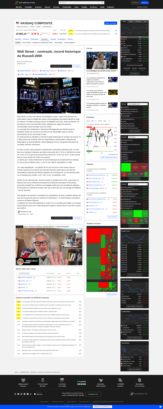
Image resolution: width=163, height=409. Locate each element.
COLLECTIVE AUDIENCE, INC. (96, 209)
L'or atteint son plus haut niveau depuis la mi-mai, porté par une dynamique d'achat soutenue (46, 318)
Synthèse (18, 39)
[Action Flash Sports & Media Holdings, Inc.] (108, 199)
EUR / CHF (124, 249)
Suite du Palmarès (134, 178)
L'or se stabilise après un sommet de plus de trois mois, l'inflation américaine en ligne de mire (46, 314)
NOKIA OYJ (126, 107)
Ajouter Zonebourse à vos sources (62, 66)
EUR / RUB (124, 251)
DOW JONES (126, 50)
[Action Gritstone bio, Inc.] (101, 203)
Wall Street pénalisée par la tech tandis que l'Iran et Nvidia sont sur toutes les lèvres (43, 336)
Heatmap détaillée (112, 294)
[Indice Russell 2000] (55, 71)
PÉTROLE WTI (125, 296)
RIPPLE (125, 334)
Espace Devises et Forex (134, 275)
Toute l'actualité (26, 42)
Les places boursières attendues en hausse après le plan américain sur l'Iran (41, 308)
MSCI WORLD (126, 61)
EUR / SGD (124, 269)
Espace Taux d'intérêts (134, 369)
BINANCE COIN (127, 332)
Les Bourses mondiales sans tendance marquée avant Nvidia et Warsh (40, 333)
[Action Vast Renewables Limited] (106, 188)
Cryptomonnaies (125, 311)
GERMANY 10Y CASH (129, 361)
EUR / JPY (124, 271)
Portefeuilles (66, 7)
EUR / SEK (124, 254)
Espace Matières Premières (135, 306)
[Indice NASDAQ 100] (72, 71)
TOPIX (124, 56)
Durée (88, 121)
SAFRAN (125, 149)
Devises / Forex (125, 231)
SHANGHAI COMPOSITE (129, 54)
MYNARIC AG (91, 205)
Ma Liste (123, 104)
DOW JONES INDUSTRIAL (27, 291)
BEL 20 (125, 39)
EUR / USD (124, 245)
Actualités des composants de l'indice (42, 42)
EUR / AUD (124, 262)
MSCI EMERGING (127, 59)
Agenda (47, 7)
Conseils (56, 7)
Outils (102, 7)
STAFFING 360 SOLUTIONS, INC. (97, 175)
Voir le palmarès (112, 216)
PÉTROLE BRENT (126, 298)
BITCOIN (125, 325)
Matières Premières (126, 280)
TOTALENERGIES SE (128, 119)
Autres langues (58, 42)
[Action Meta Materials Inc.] (102, 182)
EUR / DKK (124, 258)
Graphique (90, 117)
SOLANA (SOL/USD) (128, 330)
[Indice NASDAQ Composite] (37, 71)
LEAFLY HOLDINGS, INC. (94, 178)
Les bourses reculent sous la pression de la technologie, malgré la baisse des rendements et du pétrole (48, 321)
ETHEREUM (126, 327)
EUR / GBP (124, 247)
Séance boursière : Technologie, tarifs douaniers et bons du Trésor (39, 330)
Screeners (93, 7)
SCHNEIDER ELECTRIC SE (130, 109)
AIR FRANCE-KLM (128, 140)
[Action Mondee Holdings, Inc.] (104, 185)
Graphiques (35, 39)
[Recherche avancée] (102, 2)
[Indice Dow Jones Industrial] (54, 74)
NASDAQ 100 (23, 284)
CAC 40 (125, 37)
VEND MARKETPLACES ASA (130, 194)
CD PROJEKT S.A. (127, 208)
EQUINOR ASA (127, 199)
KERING (125, 154)
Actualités (28, 7)
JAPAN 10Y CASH (127, 363)
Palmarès (110, 7)
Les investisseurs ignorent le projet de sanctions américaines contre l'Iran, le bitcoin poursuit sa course (93, 30)
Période (100, 121)
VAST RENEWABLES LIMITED (96, 188)
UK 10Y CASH (126, 366)
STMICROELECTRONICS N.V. (131, 111)
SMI (124, 41)
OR (122, 294)
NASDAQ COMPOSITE (26, 277)
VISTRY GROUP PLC (128, 187)
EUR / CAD (124, 260)
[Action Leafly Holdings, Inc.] (103, 179)
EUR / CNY (124, 264)
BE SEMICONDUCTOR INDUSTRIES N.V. (132, 204)
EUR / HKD (124, 267)
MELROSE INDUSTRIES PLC (130, 189)
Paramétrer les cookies (58, 401)
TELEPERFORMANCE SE (129, 161)
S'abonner (145, 2)
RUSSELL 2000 (24, 281)
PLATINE (123, 303)
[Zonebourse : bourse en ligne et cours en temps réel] (24, 2)
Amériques (138, 21)
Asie (145, 21)
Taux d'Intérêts (125, 343)
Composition (62, 39)
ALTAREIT (125, 159)
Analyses (38, 7)
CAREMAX (91, 212)
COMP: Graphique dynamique (109, 157)
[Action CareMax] (95, 212)
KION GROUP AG (127, 191)
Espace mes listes (134, 131)
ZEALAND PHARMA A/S (129, 196)
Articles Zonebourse (69, 42)
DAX (124, 43)
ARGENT (123, 300)
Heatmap (53, 39)
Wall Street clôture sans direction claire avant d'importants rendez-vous (40, 350)
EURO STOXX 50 (127, 45)
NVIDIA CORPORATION (129, 126)
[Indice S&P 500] (30, 74)
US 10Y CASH (126, 359)
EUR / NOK (124, 256)
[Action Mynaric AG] (97, 206)
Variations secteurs (93, 223)
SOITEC (125, 142)
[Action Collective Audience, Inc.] (106, 209)
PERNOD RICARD (128, 152)
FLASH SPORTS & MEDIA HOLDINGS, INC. (97, 199)
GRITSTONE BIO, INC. (94, 202)
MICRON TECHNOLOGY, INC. (130, 128)
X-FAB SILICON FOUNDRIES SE (131, 144)
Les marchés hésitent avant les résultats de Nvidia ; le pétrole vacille (39, 311)
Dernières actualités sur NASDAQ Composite (32, 298)
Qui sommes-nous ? (85, 401)
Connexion (135, 2)
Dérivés (70, 39)
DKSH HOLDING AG (128, 206)
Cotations (26, 39)
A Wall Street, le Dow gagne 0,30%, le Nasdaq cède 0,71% (37, 353)
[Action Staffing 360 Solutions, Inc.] (107, 175)
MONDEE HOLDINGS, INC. (95, 185)
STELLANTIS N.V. (127, 114)
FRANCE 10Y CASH (128, 357)
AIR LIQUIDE (126, 116)
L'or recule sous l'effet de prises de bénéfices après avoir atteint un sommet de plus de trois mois (93, 34)
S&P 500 (22, 287)
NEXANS (125, 146)
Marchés (19, 7)
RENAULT (125, 156)
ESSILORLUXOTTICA (128, 123)
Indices (124, 21)
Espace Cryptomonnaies (134, 337)
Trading (84, 7)
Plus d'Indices (134, 73)
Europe (131, 21)
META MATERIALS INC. (94, 182)
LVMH (124, 121)
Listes (76, 7)
